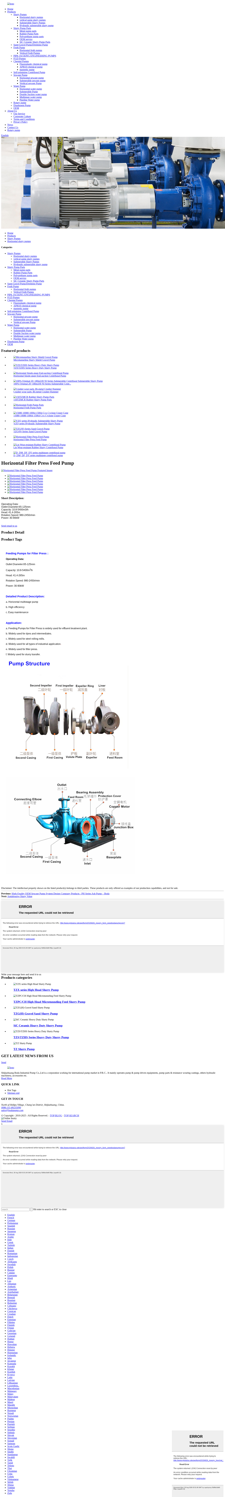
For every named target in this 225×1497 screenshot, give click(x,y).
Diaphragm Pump (22, 105)
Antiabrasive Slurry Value (19, 896)
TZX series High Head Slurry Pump (36, 989)
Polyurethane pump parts (32, 36)
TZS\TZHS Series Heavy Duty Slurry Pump (35, 368)
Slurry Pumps (20, 14)
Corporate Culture (22, 116)
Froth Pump (19, 47)
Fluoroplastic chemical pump (33, 64)
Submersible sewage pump (32, 80)
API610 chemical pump (31, 67)
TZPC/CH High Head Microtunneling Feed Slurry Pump (49, 1001)
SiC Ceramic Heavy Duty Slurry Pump (38, 1025)
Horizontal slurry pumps (31, 17)
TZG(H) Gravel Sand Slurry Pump (35, 1013)
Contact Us (12, 127)
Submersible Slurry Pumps (32, 22)
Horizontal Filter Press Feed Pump (30, 439)
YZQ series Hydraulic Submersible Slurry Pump (36, 423)
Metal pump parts (28, 31)
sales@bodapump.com (12, 1110)
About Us (12, 111)
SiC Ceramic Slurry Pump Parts (35, 42)
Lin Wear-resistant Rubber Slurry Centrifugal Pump (38, 447)
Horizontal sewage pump (32, 78)
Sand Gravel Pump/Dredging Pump (30, 44)
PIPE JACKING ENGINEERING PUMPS (34, 55)
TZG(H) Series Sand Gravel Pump (30, 431)
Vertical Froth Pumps (30, 53)
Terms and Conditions (24, 119)
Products (11, 11)
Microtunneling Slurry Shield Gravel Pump (34, 360)
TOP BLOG (56, 1115)
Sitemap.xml (13, 1093)
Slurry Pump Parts (22, 28)
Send (3, 1062)
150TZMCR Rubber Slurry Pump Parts (32, 399)
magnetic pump (27, 69)
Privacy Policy (20, 122)
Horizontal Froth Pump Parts (27, 407)
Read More (6, 1078)
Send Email (6, 1121)
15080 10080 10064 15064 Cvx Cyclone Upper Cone (39, 415)
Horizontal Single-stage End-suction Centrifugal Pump (39, 376)
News (10, 124)
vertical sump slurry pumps (33, 20)
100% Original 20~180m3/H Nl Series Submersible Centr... (42, 383)
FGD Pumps (19, 58)
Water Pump (19, 86)
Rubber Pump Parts (29, 33)
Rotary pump (19, 102)
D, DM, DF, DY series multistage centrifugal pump (38, 455)
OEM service (26, 39)
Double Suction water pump (33, 94)
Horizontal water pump (31, 89)
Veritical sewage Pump (31, 83)
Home (10, 9)
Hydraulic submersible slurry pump (37, 25)
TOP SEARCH (71, 1115)
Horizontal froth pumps (31, 50)
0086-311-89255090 (11, 1107)
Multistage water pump (31, 97)
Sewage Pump (20, 75)
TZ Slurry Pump (24, 1049)
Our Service (19, 113)
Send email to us (9, 526)
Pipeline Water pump (30, 100)
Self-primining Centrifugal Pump (29, 72)
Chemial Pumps (21, 61)
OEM (16, 108)
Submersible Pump (29, 91)
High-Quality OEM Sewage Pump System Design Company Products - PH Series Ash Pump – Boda (60, 893)
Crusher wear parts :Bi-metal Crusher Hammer (35, 391)
